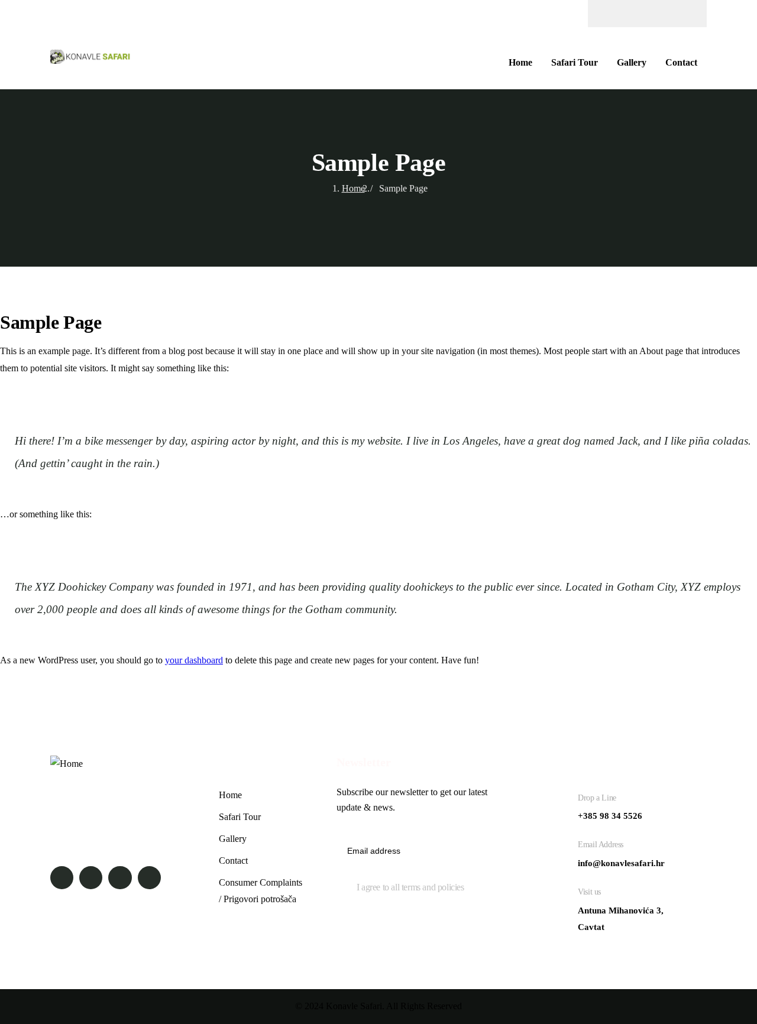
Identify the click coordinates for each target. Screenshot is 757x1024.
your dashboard (194, 660)
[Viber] (682, 13)
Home (353, 188)
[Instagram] (636, 13)
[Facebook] (613, 13)
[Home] (92, 58)
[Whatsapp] (659, 13)
